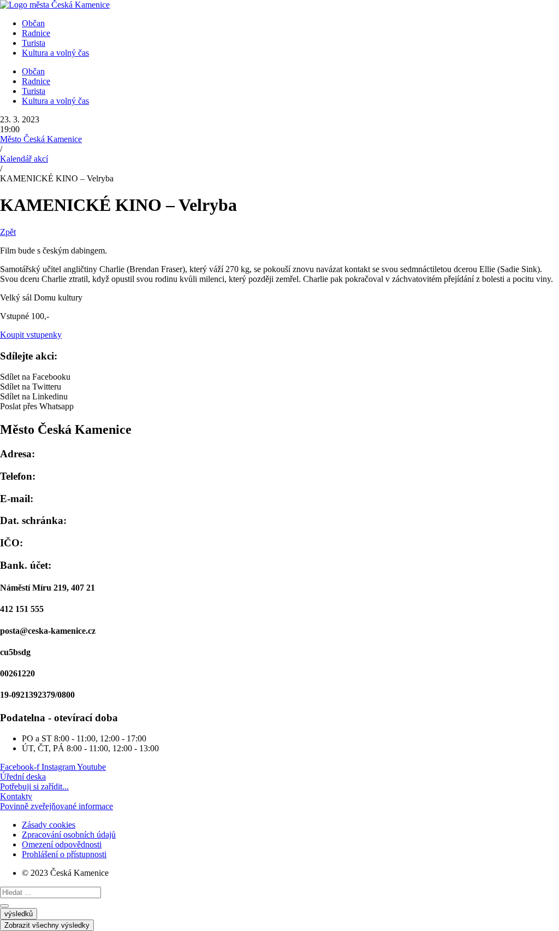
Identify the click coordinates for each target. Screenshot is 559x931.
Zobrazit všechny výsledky (47, 925)
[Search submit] (4, 906)
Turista (33, 43)
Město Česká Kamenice (41, 139)
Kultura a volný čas (55, 52)
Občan (33, 23)
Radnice (36, 33)
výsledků (18, 914)
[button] (279, 377)
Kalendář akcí (24, 158)
